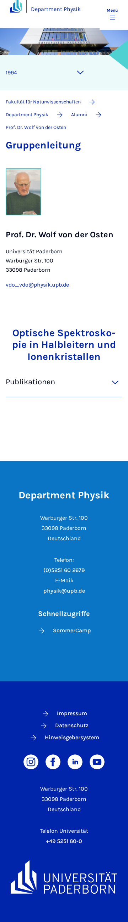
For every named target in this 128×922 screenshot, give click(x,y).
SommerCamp (72, 630)
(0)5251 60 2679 (64, 570)
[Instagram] (30, 761)
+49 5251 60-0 (64, 841)
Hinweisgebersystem (72, 737)
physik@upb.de (64, 590)
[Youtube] (97, 761)
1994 (11, 72)
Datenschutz (72, 725)
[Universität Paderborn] (64, 877)
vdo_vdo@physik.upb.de (37, 284)
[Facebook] (53, 761)
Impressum (72, 713)
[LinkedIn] (75, 761)
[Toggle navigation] (80, 73)
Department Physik (56, 9)
